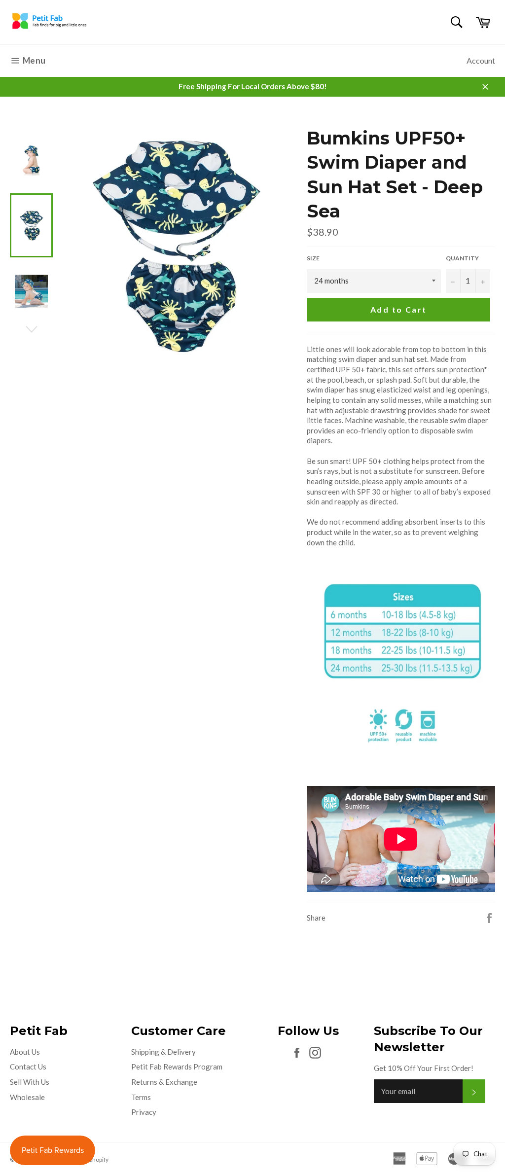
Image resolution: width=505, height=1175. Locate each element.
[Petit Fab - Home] (49, 28)
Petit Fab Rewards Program (176, 1066)
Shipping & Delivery (163, 1051)
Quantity (462, 258)
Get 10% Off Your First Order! (423, 1068)
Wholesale (27, 1097)
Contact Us (28, 1066)
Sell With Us (29, 1081)
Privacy (143, 1111)
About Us (25, 1051)
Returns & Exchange (164, 1081)
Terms (141, 1097)
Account (481, 60)
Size (313, 258)
